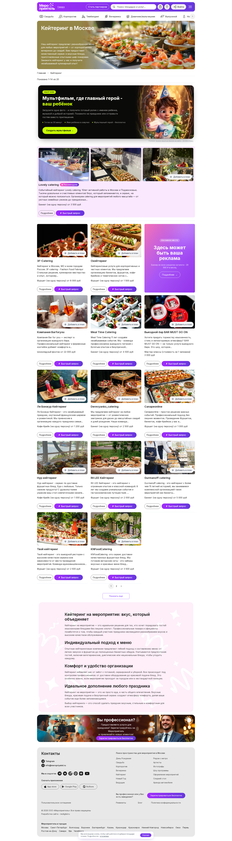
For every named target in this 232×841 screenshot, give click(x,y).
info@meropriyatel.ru (56, 765)
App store (51, 786)
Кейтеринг (121, 774)
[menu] (190, 7)
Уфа (70, 831)
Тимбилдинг (92, 16)
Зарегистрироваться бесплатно (116, 738)
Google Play (71, 786)
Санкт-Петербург (58, 827)
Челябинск (79, 831)
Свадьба (48, 16)
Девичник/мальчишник (143, 16)
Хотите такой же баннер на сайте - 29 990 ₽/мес (174, 141)
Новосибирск (167, 827)
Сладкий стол (159, 778)
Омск (178, 827)
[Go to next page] (122, 586)
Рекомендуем (70, 184)
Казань (110, 827)
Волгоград (74, 827)
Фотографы (158, 766)
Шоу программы (160, 770)
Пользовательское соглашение (56, 803)
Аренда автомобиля (162, 782)
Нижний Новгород (150, 827)
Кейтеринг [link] (56, 73)
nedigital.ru (65, 814)
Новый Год (121, 778)
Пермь (186, 827)
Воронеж (85, 827)
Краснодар (121, 827)
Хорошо (145, 835)
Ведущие (120, 782)
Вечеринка (115, 16)
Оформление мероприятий (166, 774)
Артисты (157, 762)
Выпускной (171, 16)
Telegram (50, 761)
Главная (41, 73)
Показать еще (116, 596)
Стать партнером (97, 7)
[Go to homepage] (47, 7)
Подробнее (47, 213)
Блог (140, 803)
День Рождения (123, 758)
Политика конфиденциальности (166, 803)
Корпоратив (70, 16)
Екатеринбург (98, 827)
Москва (44, 827)
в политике (104, 836)
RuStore (90, 786)
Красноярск (134, 827)
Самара (61, 7)
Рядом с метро (160, 758)
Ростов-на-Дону (49, 831)
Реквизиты (121, 803)
